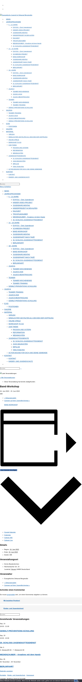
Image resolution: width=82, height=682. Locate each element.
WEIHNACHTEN (19, 335)
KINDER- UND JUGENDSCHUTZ (21, 361)
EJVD (6, 303)
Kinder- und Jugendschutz (16, 675)
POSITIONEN (13, 306)
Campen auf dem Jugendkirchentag (17, 400)
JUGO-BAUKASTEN (20, 344)
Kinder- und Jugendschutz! (14, 608)
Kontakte (3, 675)
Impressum (30, 675)
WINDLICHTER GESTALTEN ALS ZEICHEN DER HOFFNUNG (31, 318)
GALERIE (7, 309)
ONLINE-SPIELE (15, 321)
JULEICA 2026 (18, 272)
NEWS (6, 191)
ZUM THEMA (13, 327)
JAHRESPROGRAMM (12, 194)
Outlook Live (8, 540)
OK (76, 680)
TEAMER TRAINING (20, 283)
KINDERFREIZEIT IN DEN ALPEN (25, 208)
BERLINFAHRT (18, 243)
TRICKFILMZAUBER (20, 214)
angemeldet (11, 594)
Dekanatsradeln (10, 398)
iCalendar (7, 535)
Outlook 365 (8, 537)
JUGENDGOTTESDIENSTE (19, 338)
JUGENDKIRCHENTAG (21, 205)
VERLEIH (12, 315)
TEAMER (12, 278)
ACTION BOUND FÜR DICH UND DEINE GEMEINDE (28, 353)
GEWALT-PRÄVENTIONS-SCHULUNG (23, 286)
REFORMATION (19, 332)
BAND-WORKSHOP (20, 231)
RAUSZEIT (17, 211)
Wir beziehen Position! (12, 600)
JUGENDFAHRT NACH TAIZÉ (24, 237)
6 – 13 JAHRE (14, 197)
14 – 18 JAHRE (14, 223)
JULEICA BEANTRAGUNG (22, 275)
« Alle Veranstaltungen (7, 377)
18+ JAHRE (13, 246)
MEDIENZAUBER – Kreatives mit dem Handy (29, 217)
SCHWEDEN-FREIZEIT (21, 228)
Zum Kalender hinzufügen (9, 470)
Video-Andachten (19, 350)
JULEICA (12, 266)
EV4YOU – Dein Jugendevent (23, 200)
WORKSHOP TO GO (16, 324)
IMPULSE (16, 347)
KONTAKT (8, 356)
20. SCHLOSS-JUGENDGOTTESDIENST (28, 220)
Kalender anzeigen (6, 671)
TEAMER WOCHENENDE (22, 269)
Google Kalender (10, 532)
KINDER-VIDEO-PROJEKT (22, 202)
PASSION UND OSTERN (22, 329)
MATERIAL (8, 312)
